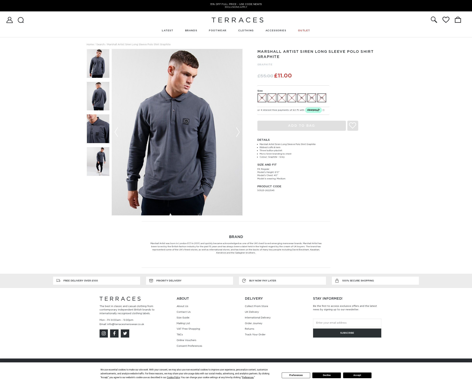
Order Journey (253, 323)
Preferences (296, 375)
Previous (116, 132)
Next (238, 132)
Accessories (276, 30)
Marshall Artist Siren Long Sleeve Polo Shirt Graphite (139, 44)
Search (100, 44)
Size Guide (183, 317)
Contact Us (184, 312)
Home (90, 44)
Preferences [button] (248, 377)
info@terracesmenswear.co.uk (125, 324)
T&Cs (180, 334)
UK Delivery (252, 312)
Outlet (304, 30)
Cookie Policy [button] (173, 377)
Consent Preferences (189, 346)
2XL (312, 97)
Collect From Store (256, 306)
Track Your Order (255, 334)
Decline (327, 375)
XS (262, 97)
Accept (357, 375)
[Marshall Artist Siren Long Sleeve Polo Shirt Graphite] (177, 132)
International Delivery (258, 317)
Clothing (246, 30)
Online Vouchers (186, 340)
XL (301, 97)
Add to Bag (301, 125)
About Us (182, 306)
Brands (191, 30)
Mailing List (183, 323)
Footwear (217, 30)
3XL (322, 97)
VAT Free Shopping (188, 328)
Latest (167, 30)
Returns (249, 328)
